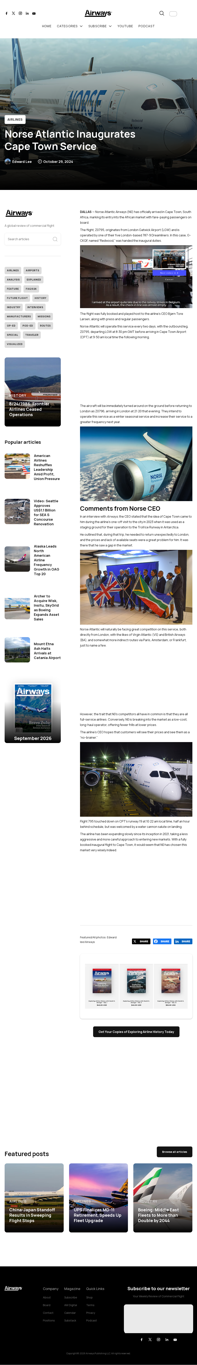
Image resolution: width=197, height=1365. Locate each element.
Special (12, 335)
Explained (34, 279)
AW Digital (70, 1305)
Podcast (91, 1320)
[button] (173, 13)
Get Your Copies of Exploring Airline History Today (136, 1032)
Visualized (15, 344)
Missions (44, 316)
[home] (98, 14)
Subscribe (70, 1297)
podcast (147, 26)
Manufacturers (19, 316)
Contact (48, 1313)
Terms (90, 1305)
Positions (49, 1320)
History (40, 298)
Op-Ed (11, 325)
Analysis (13, 279)
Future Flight (17, 298)
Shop (89, 1297)
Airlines (15, 119)
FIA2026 (31, 288)
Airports (32, 270)
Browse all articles (174, 1152)
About (47, 1297)
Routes (45, 325)
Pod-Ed (28, 325)
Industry (13, 307)
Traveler (32, 335)
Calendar (70, 1313)
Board (46, 1305)
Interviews (35, 307)
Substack (70, 1320)
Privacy (90, 1313)
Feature (13, 288)
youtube (125, 26)
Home (47, 26)
